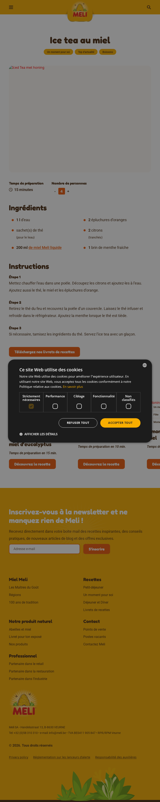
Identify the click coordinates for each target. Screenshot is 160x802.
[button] (38, 434)
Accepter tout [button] (120, 423)
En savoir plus (73, 387)
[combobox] (145, 365)
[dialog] (80, 401)
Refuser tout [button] (78, 423)
